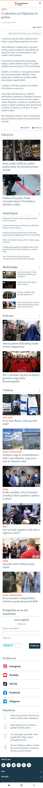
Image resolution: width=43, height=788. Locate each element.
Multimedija (10, 267)
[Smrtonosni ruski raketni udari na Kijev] (9, 285)
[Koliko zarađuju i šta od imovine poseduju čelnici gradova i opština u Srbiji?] (21, 476)
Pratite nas (34, 646)
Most (5, 527)
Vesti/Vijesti (10, 213)
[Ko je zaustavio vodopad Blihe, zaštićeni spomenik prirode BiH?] (21, 582)
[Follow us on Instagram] (19, 765)
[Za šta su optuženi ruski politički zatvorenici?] (9, 295)
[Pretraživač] (34, 785)
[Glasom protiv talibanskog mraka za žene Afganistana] (21, 330)
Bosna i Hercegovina (12, 452)
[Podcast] (21, 785)
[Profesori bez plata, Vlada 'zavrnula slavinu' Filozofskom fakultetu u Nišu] (21, 184)
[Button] (37, 27)
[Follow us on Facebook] (3, 765)
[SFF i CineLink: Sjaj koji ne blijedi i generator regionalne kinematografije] (21, 361)
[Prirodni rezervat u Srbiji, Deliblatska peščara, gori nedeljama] (9, 274)
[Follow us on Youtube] (14, 765)
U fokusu (8, 390)
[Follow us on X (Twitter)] (8, 765)
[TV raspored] (29, 765)
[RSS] (24, 765)
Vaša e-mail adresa (11, 629)
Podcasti (8, 316)
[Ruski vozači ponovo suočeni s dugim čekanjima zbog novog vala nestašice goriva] (9, 305)
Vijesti (4, 10)
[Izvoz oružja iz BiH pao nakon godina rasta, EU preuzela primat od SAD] (21, 150)
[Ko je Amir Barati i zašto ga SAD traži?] (21, 404)
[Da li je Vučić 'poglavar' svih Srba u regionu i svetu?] (21, 513)
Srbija (5, 490)
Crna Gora (7, 418)
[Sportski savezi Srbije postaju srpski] (21, 548)
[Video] (9, 785)
